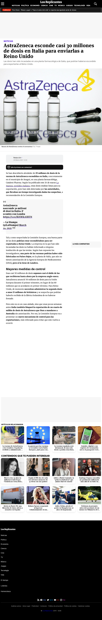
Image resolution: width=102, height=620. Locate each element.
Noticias (16, 5)
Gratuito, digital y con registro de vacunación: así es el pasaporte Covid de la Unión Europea (89, 448)
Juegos (69, 5)
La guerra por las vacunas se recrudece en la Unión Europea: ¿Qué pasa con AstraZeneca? (38, 448)
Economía (35, 5)
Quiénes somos (16, 606)
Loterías (4, 586)
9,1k (57, 600)
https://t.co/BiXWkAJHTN (17, 216)
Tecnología (79, 5)
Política (25, 5)
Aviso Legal (26, 606)
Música (61, 5)
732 (63, 600)
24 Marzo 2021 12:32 (20, 160)
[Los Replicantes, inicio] (51, 2)
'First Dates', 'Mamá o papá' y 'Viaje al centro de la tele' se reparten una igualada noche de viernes (45, 10)
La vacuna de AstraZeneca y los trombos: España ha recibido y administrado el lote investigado (12, 448)
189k (44, 600)
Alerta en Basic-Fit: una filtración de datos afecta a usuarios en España (12, 508)
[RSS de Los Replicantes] (38, 600)
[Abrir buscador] (95, 3)
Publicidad (35, 606)
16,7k (51, 600)
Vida (88, 5)
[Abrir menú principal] (2, 3)
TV (55, 5)
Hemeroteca (6, 591)
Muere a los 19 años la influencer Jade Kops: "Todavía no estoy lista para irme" (12, 480)
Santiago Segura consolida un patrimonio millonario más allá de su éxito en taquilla (89, 480)
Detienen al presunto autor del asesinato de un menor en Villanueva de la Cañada (89, 508)
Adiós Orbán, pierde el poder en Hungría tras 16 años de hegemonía (64, 508)
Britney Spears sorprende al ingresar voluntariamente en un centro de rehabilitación (38, 508)
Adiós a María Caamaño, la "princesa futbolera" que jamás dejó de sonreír (64, 480)
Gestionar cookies (84, 606)
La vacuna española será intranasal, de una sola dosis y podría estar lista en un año (64, 448)
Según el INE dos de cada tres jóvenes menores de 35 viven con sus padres (38, 480)
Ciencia (44, 5)
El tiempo (4, 580)
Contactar (43, 606)
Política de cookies (70, 606)
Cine (51, 5)
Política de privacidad (56, 606)
